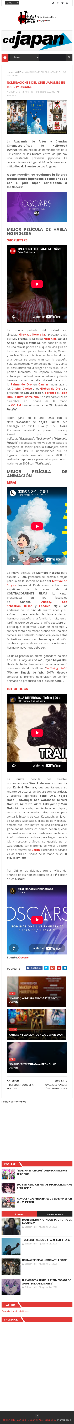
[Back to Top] (37, 1416)
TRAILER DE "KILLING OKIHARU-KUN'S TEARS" (46, 1240)
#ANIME (12, 1029)
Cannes (43, 384)
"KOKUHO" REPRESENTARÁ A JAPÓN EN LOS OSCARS (32, 1065)
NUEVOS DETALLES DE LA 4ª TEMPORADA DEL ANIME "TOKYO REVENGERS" (47, 1281)
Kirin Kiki (50, 339)
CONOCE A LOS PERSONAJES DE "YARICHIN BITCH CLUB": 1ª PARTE (44, 1200)
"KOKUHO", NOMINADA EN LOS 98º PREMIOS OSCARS (33, 1000)
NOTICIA (19, 72)
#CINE (12, 993)
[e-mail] (67, 3)
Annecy (46, 602)
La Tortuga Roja (56, 668)
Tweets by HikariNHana (15, 1311)
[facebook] (58, 3)
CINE (18, 91)
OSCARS (11, 95)
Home (10, 72)
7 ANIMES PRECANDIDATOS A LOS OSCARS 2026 (36, 1034)
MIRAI (11, 482)
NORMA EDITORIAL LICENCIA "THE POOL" (44, 1260)
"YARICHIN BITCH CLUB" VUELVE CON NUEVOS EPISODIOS (42, 1172)
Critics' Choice (22, 388)
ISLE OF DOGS (17, 689)
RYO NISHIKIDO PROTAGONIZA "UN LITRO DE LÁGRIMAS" (47, 1221)
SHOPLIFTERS (17, 240)
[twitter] (62, 3)
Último (19, 1214)
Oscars (23, 958)
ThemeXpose (64, 1419)
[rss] (53, 3)
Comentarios (55, 1214)
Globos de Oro (50, 388)
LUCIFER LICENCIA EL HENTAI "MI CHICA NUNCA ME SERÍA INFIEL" (44, 1186)
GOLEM (16, 405)
